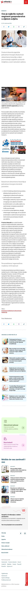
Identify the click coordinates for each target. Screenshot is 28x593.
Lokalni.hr (3, 564)
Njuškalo (9, 564)
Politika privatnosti (6, 580)
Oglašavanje (4, 573)
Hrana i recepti (5, 542)
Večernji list (4, 562)
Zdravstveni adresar (6, 549)
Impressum (4, 575)
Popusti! (19, 564)
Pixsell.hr (3, 566)
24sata (14, 564)
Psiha (2, 536)
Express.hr (9, 566)
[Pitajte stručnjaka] (27, 579)
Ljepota (3, 539)
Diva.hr (19, 562)
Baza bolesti (4, 552)
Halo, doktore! (5, 546)
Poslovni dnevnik (12, 562)
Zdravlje (3, 533)
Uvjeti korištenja (5, 577)
